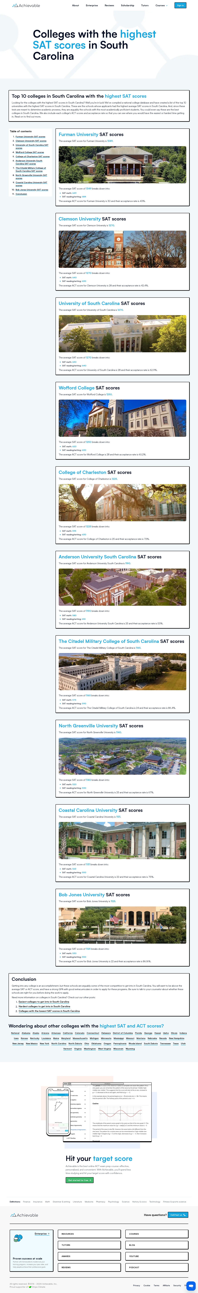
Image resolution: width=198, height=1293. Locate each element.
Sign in (180, 5)
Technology (154, 1201)
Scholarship (127, 5)
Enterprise (92, 5)
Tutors (145, 5)
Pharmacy (100, 1201)
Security (177, 1285)
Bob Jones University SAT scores (32, 189)
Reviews (109, 5)
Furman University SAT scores (30, 136)
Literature (77, 1201)
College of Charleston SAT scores (33, 156)
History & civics (139, 1201)
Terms (156, 1285)
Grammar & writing (61, 1201)
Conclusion (21, 194)
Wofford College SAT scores (30, 152)
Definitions (15, 1201)
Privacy (136, 1285)
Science (125, 1201)
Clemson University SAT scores (31, 140)
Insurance (37, 1201)
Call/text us (176, 1215)
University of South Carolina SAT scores (32, 146)
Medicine (89, 1201)
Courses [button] (160, 5)
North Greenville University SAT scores (31, 176)
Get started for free (78, 1180)
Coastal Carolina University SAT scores (31, 184)
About (75, 5)
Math (47, 1201)
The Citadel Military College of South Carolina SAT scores (31, 169)
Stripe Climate (38, 1287)
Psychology (113, 1201)
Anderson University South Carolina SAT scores (29, 162)
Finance (26, 1201)
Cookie (146, 1285)
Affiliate (166, 1285)
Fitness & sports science (174, 1201)
